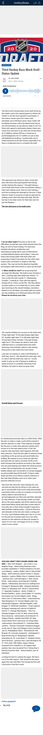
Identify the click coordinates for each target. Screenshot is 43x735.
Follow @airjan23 (9, 701)
